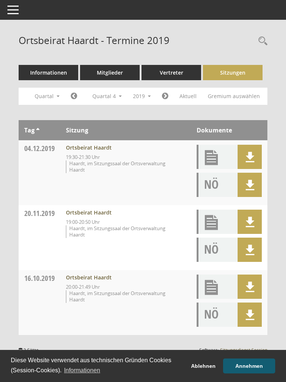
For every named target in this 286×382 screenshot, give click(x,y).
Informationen (48, 72)
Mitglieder (110, 72)
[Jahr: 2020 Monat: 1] (165, 96)
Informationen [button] (82, 370)
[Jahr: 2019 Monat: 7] (74, 96)
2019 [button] (139, 96)
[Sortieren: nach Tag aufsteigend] (37, 130)
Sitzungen (232, 72)
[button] (250, 157)
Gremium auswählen (234, 96)
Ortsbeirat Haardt (89, 147)
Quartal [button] (45, 96)
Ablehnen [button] (203, 366)
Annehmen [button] (249, 366)
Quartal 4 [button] (104, 96)
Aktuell (188, 96)
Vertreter (171, 72)
